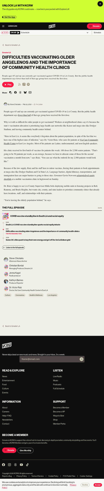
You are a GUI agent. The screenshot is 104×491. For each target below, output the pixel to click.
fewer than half (24, 115)
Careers (5, 411)
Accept (98, 485)
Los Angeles (52, 295)
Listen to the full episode (15, 248)
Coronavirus (20, 295)
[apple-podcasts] (24, 85)
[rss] (19, 85)
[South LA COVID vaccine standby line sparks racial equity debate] (3, 223)
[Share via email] (30, 92)
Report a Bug (7, 476)
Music (55, 380)
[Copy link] (10, 92)
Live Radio (57, 376)
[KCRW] (7, 347)
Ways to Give (58, 415)
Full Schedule (58, 388)
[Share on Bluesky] (25, 92)
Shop (55, 420)
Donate (96, 26)
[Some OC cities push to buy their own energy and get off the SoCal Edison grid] (3, 238)
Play (9, 84)
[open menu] (4, 26)
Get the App (9, 17)
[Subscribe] (81, 359)
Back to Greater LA (12, 45)
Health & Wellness (36, 295)
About (4, 407)
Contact (5, 424)
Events (5, 392)
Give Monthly (25, 450)
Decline (85, 485)
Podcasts (57, 384)
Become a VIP (59, 411)
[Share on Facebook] (15, 92)
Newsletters (7, 420)
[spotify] (28, 85)
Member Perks (59, 424)
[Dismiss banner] (100, 3)
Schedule (97, 33)
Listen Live (12, 26)
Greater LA (6, 53)
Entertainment (8, 380)
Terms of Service (36, 476)
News (4, 376)
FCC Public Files (67, 476)
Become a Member (61, 407)
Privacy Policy (20, 476)
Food (4, 384)
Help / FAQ (6, 415)
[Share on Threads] (20, 92)
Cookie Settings (86, 476)
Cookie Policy (52, 476)
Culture (7, 295)
